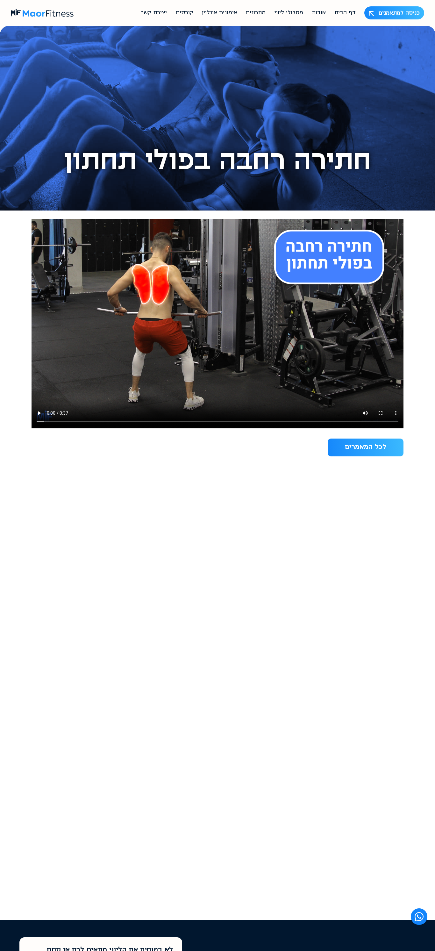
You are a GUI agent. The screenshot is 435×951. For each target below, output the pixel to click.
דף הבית (345, 13)
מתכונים (256, 13)
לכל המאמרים (365, 447)
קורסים (184, 13)
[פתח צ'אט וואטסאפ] (419, 916)
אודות (319, 13)
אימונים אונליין (219, 13)
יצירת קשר (153, 13)
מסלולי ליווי (289, 13)
